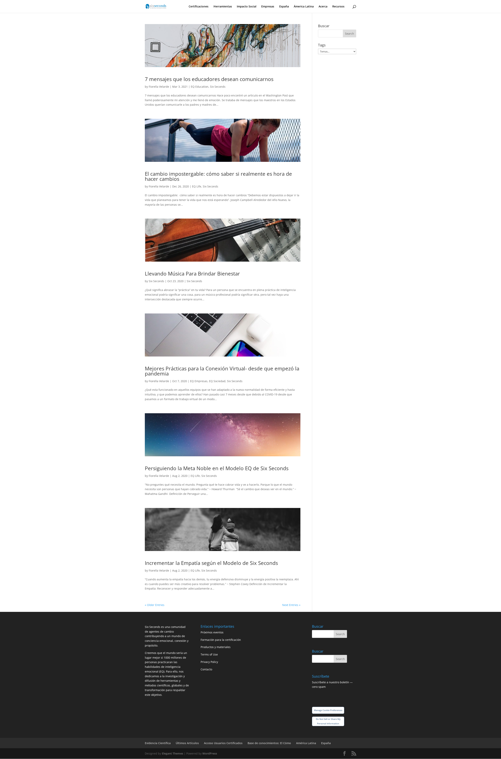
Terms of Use (209, 654)
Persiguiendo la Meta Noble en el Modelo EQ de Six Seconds (216, 468)
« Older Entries (154, 605)
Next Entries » (291, 605)
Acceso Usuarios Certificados (223, 743)
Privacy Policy (209, 662)
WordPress (209, 753)
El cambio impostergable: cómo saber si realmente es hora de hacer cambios (218, 176)
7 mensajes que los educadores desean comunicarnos (209, 79)
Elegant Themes (172, 753)
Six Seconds (217, 86)
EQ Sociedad (217, 381)
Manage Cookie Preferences (328, 710)
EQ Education (199, 86)
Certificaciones (198, 6)
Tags (322, 45)
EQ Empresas (198, 381)
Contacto (206, 669)
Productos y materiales (216, 647)
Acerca (323, 6)
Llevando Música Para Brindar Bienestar (192, 273)
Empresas (267, 6)
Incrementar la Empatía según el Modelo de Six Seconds (211, 562)
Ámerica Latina (304, 6)
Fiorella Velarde (159, 86)
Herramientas (223, 6)
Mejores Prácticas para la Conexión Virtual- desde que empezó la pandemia (222, 371)
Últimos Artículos (187, 743)
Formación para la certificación (221, 640)
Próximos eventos (212, 632)
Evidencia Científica (158, 743)
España (284, 6)
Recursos (338, 6)
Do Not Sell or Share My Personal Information (328, 721)
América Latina (306, 743)
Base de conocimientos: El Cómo (269, 743)
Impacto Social (246, 6)
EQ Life (196, 186)
